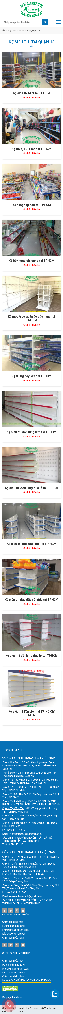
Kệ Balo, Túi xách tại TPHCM (31, 149)
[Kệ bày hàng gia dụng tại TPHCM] (31, 238)
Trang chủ (10, 30)
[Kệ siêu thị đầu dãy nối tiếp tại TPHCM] (31, 577)
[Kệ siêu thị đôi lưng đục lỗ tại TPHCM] (31, 632)
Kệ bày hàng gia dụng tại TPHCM (31, 261)
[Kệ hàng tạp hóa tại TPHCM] (31, 182)
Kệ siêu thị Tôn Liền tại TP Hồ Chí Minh (31, 713)
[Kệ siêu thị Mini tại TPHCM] (31, 70)
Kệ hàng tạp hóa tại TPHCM (31, 205)
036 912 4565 (18, 830)
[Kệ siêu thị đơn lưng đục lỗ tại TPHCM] (31, 465)
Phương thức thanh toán (15, 929)
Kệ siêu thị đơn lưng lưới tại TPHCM (31, 432)
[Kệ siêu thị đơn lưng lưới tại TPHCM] (31, 409)
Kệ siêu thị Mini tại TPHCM (31, 93)
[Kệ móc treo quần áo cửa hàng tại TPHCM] (31, 294)
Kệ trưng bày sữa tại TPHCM (31, 376)
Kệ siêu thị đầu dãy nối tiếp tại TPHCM (31, 599)
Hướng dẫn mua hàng (13, 925)
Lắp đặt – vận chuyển (13, 933)
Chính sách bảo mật (12, 921)
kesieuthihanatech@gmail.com (25, 833)
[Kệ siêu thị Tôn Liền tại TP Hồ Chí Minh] (31, 688)
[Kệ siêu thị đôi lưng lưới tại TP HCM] (31, 521)
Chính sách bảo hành (13, 937)
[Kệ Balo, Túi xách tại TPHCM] (31, 126)
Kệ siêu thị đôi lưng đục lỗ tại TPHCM (32, 655)
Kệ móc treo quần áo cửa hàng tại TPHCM (31, 318)
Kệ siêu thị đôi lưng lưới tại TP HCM (31, 544)
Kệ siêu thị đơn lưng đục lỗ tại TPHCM (31, 488)
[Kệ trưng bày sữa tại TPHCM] (31, 353)
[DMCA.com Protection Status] (10, 988)
